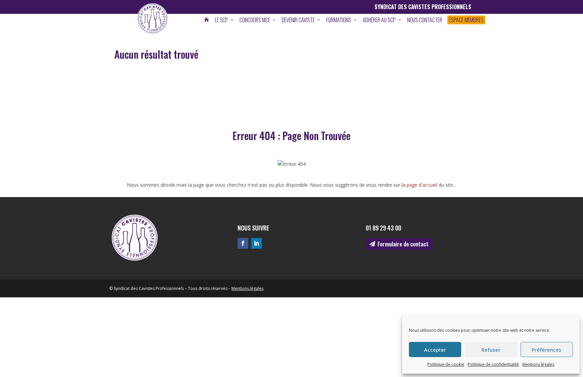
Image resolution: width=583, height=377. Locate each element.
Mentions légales (538, 364)
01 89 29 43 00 (383, 227)
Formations (342, 20)
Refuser (490, 349)
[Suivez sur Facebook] (243, 243)
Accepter (435, 349)
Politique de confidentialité (493, 364)
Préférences (546, 349)
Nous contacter (424, 20)
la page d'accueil (419, 185)
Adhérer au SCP (382, 20)
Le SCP (224, 20)
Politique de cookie (445, 364)
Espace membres (466, 20)
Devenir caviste (301, 20)
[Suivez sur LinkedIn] (256, 243)
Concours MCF (258, 20)
